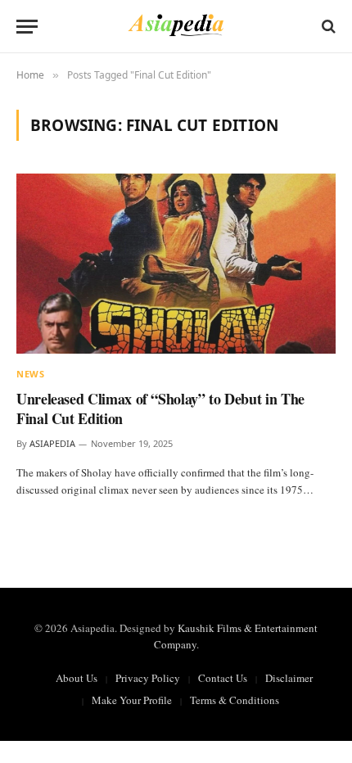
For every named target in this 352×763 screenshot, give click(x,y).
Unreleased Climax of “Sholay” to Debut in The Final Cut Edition (160, 408)
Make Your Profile (132, 700)
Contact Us (222, 677)
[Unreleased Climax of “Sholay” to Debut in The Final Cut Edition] (176, 263)
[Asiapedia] (176, 26)
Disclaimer (289, 677)
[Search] (327, 26)
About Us (76, 677)
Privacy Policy (147, 677)
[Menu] (27, 26)
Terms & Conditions (234, 700)
